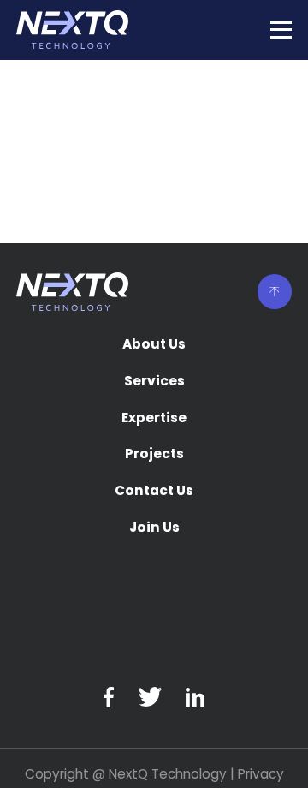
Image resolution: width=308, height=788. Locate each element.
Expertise (154, 419)
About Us (154, 345)
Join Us (154, 528)
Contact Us (154, 492)
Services (154, 382)
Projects (154, 455)
